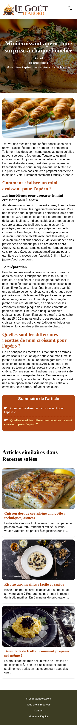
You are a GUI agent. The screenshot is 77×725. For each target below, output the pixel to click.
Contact (38, 710)
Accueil (38, 58)
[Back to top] (66, 714)
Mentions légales (39, 716)
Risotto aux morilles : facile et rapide (34, 584)
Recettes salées (38, 62)
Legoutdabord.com (40, 698)
